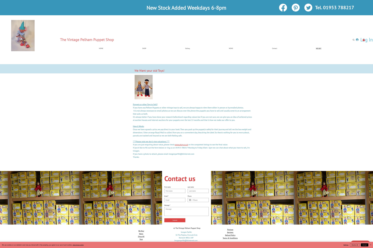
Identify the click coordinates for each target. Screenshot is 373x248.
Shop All (141, 236)
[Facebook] (283, 8)
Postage (230, 229)
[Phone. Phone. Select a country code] (191, 200)
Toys (141, 239)
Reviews (230, 232)
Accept (365, 245)
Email (166, 196)
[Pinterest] (296, 8)
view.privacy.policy (78, 245)
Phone (189, 196)
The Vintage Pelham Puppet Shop (87, 39)
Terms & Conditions (230, 238)
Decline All (355, 245)
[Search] (354, 40)
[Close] (371, 244)
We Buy (141, 231)
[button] (364, 39)
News (141, 234)
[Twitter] (308, 8)
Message (167, 205)
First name (167, 187)
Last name (191, 187)
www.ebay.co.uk (181, 144)
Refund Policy (230, 235)
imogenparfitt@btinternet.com (181, 154)
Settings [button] (345, 245)
